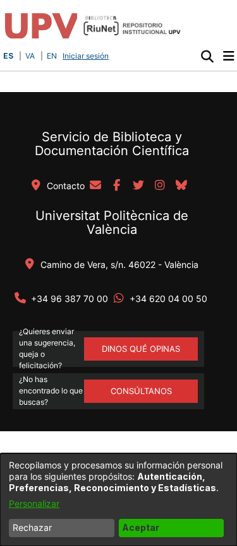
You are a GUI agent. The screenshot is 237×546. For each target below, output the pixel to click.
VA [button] (30, 56)
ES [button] (8, 56)
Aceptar (140, 527)
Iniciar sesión (87, 56)
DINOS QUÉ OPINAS (141, 349)
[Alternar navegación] (228, 56)
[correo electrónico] (95, 186)
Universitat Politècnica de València (111, 222)
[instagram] (160, 186)
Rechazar (32, 527)
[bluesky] (181, 186)
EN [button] (52, 56)
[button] (207, 56)
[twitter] (138, 186)
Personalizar (34, 503)
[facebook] (117, 186)
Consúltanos (141, 391)
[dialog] (118, 499)
